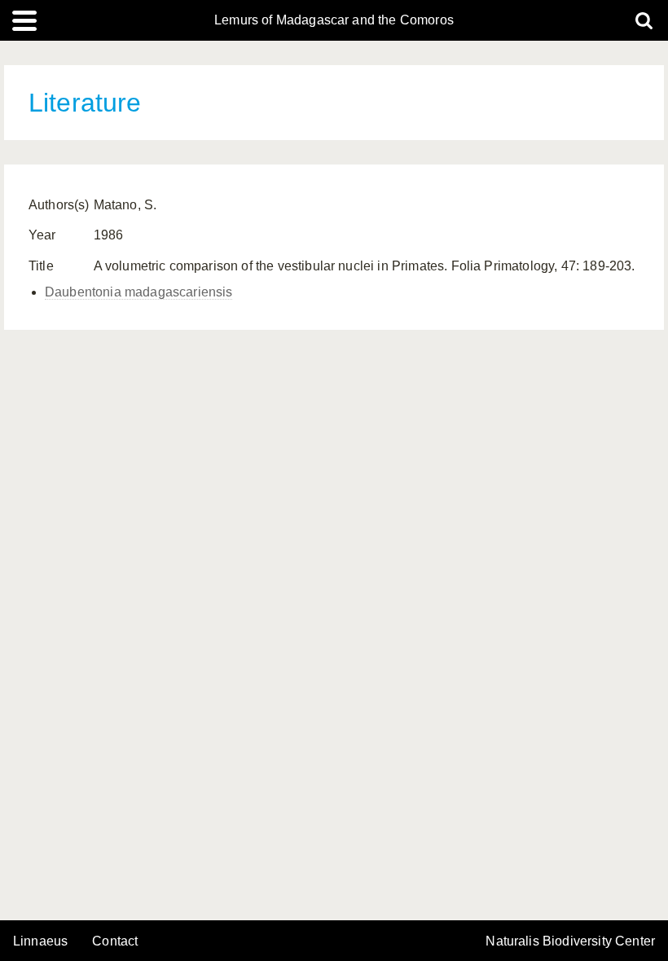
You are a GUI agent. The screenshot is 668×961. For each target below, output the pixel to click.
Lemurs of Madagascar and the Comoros (334, 20)
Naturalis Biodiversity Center (570, 941)
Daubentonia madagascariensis (138, 292)
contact (115, 941)
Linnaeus (40, 941)
